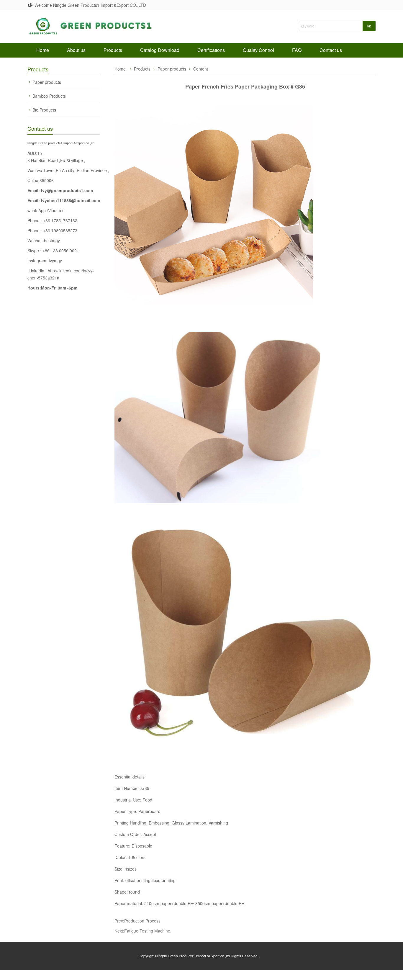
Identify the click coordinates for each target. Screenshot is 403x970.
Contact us (331, 50)
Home (42, 50)
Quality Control (258, 50)
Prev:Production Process (137, 921)
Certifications (211, 50)
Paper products (46, 82)
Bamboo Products (49, 96)
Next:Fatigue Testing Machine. (142, 931)
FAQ (297, 50)
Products (113, 50)
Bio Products (44, 110)
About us (76, 50)
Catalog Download (159, 50)
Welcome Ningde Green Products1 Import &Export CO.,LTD (90, 5)
